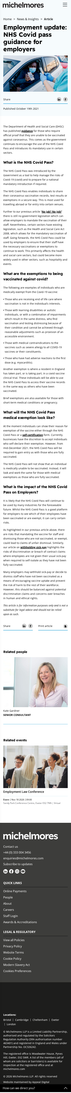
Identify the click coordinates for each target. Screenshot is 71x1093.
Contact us (10, 847)
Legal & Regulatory (19, 932)
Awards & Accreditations (20, 922)
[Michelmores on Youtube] (23, 871)
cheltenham (40, 1020)
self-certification (32, 435)
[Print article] (65, 626)
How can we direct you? (19, 1088)
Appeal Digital (40, 1082)
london (11, 1024)
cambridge (22, 1020)
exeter (55, 1020)
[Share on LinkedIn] (59, 99)
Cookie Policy (12, 959)
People (8, 897)
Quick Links (12, 883)
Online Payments (15, 891)
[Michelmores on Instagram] (17, 871)
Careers (8, 910)
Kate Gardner (11, 710)
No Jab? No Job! (51, 211)
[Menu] (65, 5)
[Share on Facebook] (65, 99)
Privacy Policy (12, 946)
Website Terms (13, 952)
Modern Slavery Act (16, 965)
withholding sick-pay (33, 547)
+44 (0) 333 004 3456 (17, 852)
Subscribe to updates (18, 864)
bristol (7, 1020)
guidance (27, 131)
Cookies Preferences (17, 971)
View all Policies (14, 940)
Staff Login (10, 916)
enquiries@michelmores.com (23, 858)
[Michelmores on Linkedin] (5, 871)
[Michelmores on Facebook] (11, 871)
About (7, 904)
